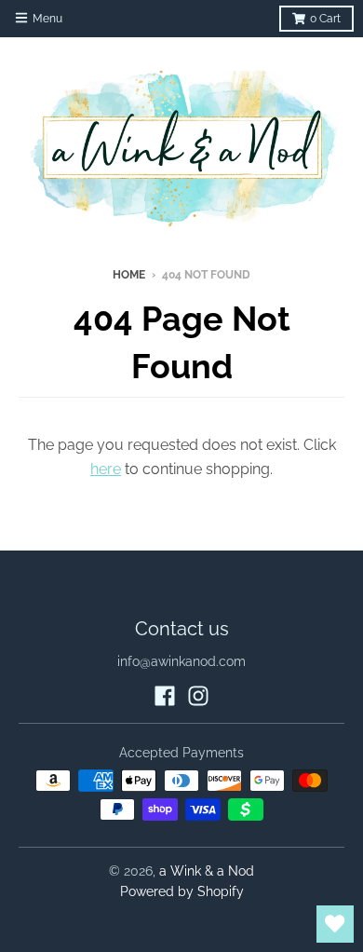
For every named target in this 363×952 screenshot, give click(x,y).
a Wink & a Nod (206, 871)
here (105, 469)
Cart (325, 18)
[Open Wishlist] (335, 924)
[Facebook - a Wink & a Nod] (165, 696)
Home (129, 274)
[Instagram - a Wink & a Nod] (198, 696)
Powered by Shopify (182, 891)
